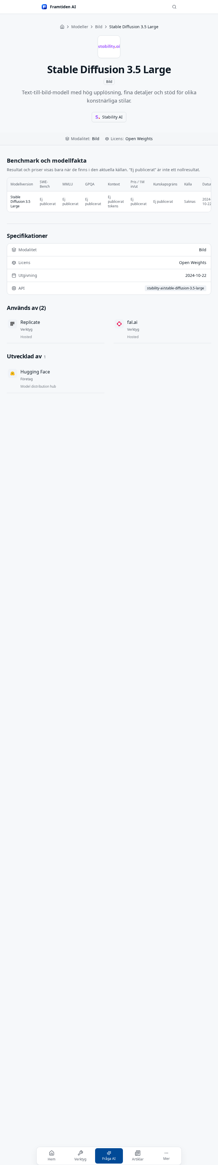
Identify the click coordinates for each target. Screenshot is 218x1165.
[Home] (62, 26)
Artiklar (138, 1159)
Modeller (79, 26)
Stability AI (112, 117)
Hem (51, 1159)
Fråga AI (109, 1158)
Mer (166, 1158)
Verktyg (80, 1159)
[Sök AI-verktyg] (174, 7)
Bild (98, 26)
